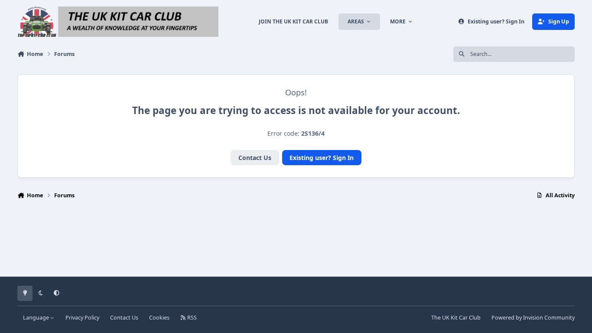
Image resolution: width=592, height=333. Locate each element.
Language (36, 317)
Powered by (533, 317)
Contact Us (254, 157)
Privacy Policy (82, 317)
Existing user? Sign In (321, 157)
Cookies (159, 317)
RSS (191, 317)
